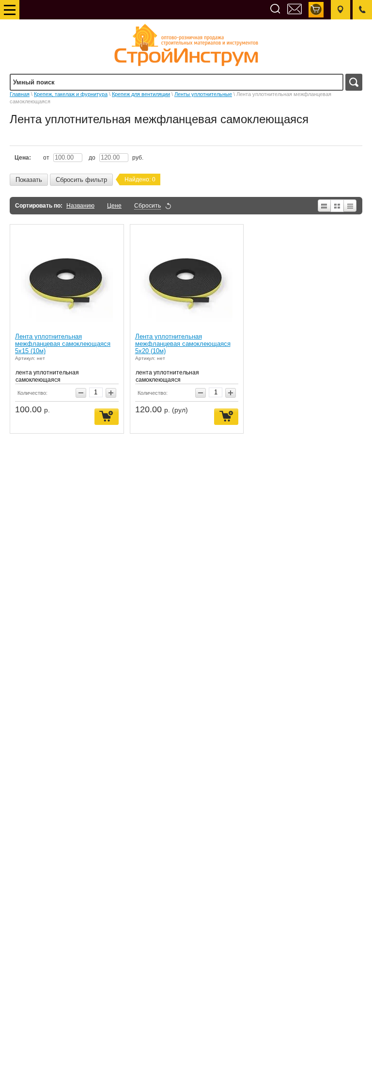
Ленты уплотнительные (203, 94)
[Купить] (106, 416)
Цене (114, 205)
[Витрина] (337, 205)
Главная (20, 94)
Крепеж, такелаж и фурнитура (71, 94)
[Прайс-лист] (350, 205)
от (47, 157)
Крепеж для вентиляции (141, 94)
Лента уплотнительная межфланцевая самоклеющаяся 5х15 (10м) (62, 344)
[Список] (323, 205)
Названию (80, 205)
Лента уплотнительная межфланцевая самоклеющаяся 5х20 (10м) (183, 344)
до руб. (116, 157)
